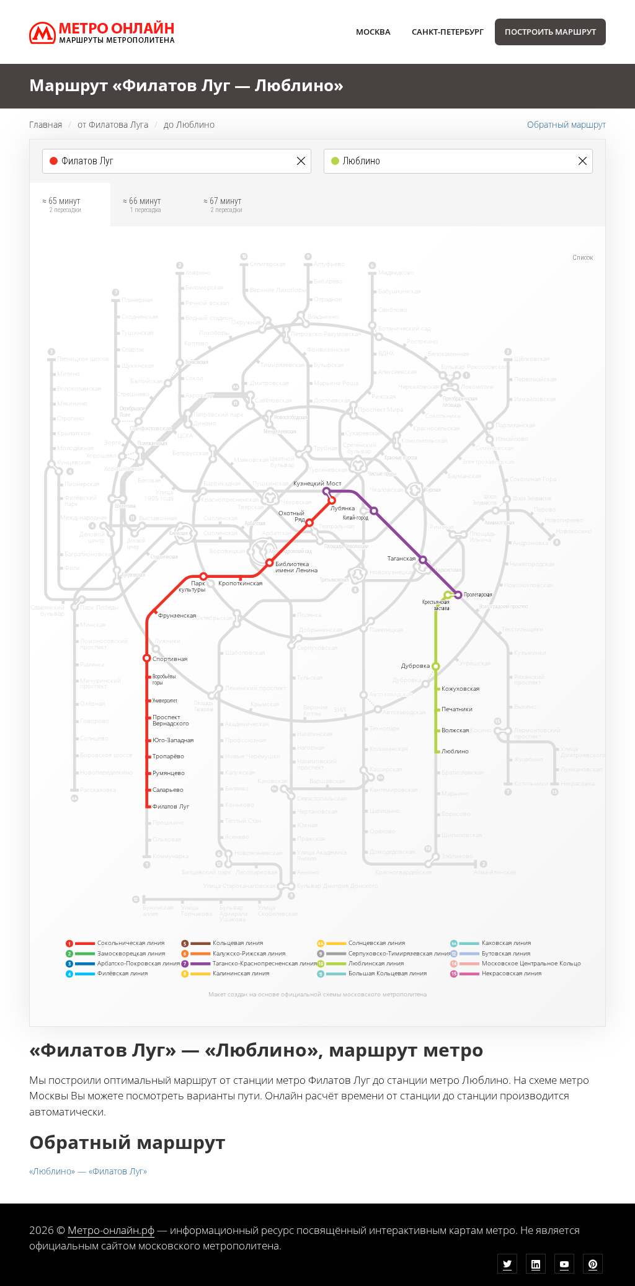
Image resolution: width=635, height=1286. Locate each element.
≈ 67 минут (222, 205)
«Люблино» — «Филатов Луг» (88, 1171)
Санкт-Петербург (448, 31)
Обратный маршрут (566, 124)
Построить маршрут (550, 31)
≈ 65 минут (61, 205)
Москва (373, 31)
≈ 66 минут (142, 205)
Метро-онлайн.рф (111, 1230)
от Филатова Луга (113, 124)
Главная (45, 124)
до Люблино (189, 124)
